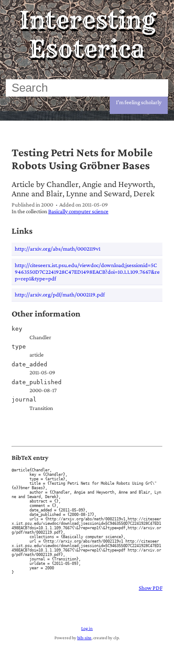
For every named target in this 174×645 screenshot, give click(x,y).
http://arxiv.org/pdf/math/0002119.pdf (60, 294)
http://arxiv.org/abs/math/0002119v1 (57, 248)
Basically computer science (78, 211)
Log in (87, 628)
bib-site (84, 637)
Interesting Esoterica (87, 35)
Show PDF (150, 587)
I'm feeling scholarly (139, 102)
